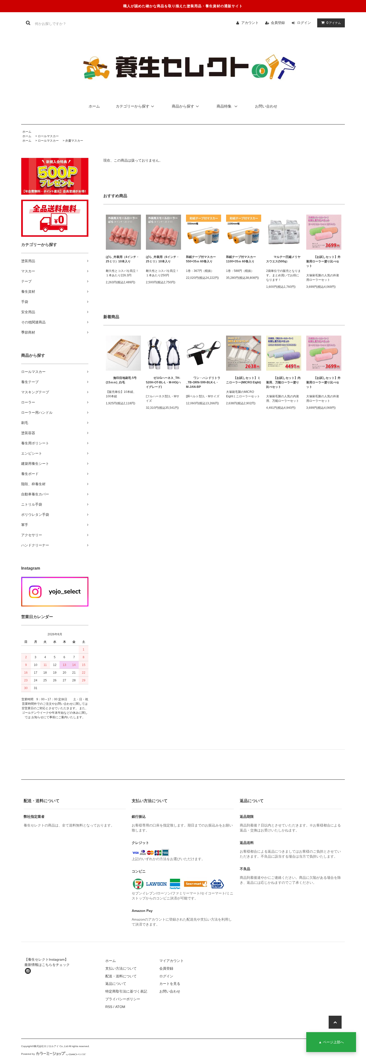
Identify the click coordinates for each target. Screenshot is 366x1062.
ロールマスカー (48, 136)
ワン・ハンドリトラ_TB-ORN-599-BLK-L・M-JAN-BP (203, 382)
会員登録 (278, 23)
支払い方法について (121, 968)
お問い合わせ (266, 106)
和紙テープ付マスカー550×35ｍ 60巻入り (201, 259)
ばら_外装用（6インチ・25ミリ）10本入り (162, 259)
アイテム (333, 23)
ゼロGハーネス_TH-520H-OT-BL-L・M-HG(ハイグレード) (163, 382)
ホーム (94, 106)
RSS (108, 1007)
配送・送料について (121, 976)
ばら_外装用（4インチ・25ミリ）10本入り (122, 259)
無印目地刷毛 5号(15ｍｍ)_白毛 (121, 380)
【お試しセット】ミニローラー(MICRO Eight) (243, 380)
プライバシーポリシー (122, 999)
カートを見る (169, 984)
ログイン (304, 23)
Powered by (28, 1054)
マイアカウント (171, 961)
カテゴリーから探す (132, 106)
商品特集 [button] (225, 106)
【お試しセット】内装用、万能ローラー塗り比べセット (283, 382)
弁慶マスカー (74, 140)
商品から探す (183, 106)
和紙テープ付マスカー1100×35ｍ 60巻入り (241, 259)
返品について (115, 984)
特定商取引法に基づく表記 (126, 991)
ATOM (120, 1007)
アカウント (250, 23)
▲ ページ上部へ (331, 1042)
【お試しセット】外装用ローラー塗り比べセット (323, 261)
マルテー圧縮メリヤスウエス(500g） (283, 259)
